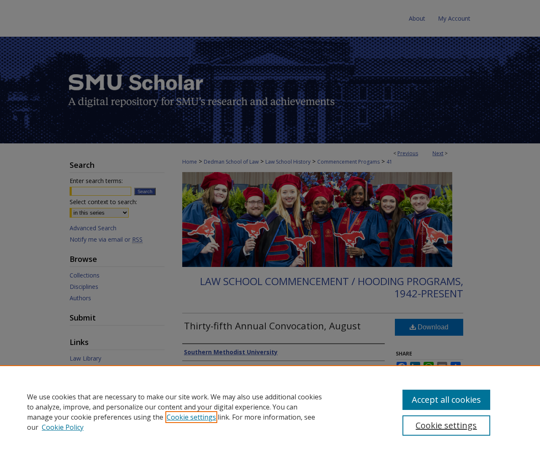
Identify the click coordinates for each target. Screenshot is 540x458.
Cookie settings (191, 417)
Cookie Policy (63, 427)
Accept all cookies (446, 399)
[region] (270, 411)
